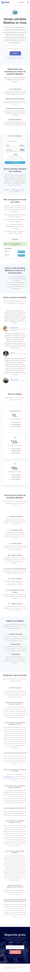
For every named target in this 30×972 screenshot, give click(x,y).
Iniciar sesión (21, 2)
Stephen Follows (14, 327)
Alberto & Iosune (14, 379)
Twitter (11, 778)
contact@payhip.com (8, 776)
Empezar (15, 53)
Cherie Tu (12, 352)
